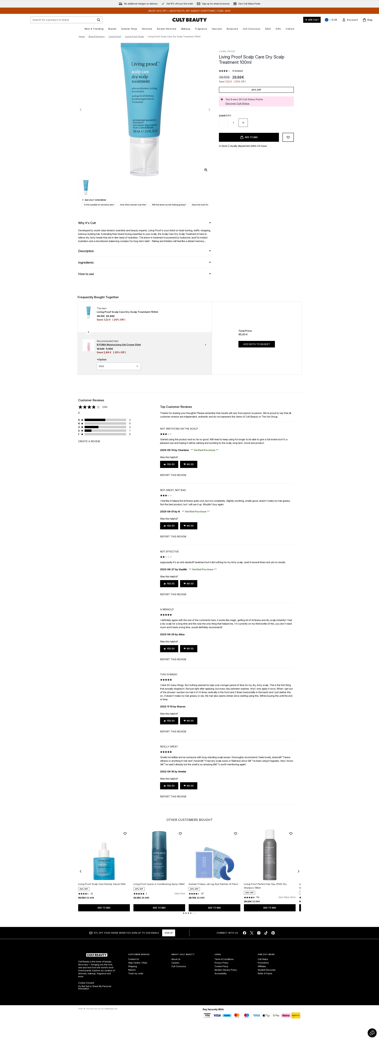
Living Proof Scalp (134, 36)
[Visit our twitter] (251, 932)
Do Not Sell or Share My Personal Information (94, 987)
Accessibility (221, 973)
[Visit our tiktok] (266, 932)
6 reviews (237, 70)
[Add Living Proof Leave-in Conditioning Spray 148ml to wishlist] (180, 833)
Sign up (169, 933)
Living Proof (115, 36)
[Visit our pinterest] (273, 932)
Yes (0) (171, 464)
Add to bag (104, 907)
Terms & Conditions (224, 959)
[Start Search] (98, 20)
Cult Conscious (178, 966)
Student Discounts (267, 970)
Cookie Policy (221, 966)
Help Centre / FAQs (137, 962)
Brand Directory (97, 36)
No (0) (190, 464)
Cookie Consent (86, 983)
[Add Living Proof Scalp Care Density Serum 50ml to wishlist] (125, 833)
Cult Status (263, 959)
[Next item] (298, 871)
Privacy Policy (221, 962)
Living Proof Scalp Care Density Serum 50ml (102, 884)
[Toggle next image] (209, 109)
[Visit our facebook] (244, 932)
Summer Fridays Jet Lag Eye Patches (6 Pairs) (214, 884)
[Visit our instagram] (258, 932)
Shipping (132, 966)
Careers (175, 962)
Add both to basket (256, 344)
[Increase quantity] (243, 123)
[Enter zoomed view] (205, 169)
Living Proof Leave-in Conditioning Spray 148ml (159, 884)
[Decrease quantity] (223, 123)
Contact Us (133, 959)
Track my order (135, 973)
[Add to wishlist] (288, 137)
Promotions (263, 962)
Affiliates (262, 966)
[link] (350, 20)
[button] (372, 1032)
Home (82, 36)
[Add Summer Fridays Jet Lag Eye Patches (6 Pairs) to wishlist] (235, 833)
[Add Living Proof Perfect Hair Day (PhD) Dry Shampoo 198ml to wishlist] (290, 833)
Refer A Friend (265, 973)
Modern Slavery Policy (226, 970)
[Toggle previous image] (80, 109)
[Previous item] (80, 871)
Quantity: (225, 115)
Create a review (89, 441)
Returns (132, 970)
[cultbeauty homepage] (189, 20)
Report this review (173, 475)
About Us (175, 959)
